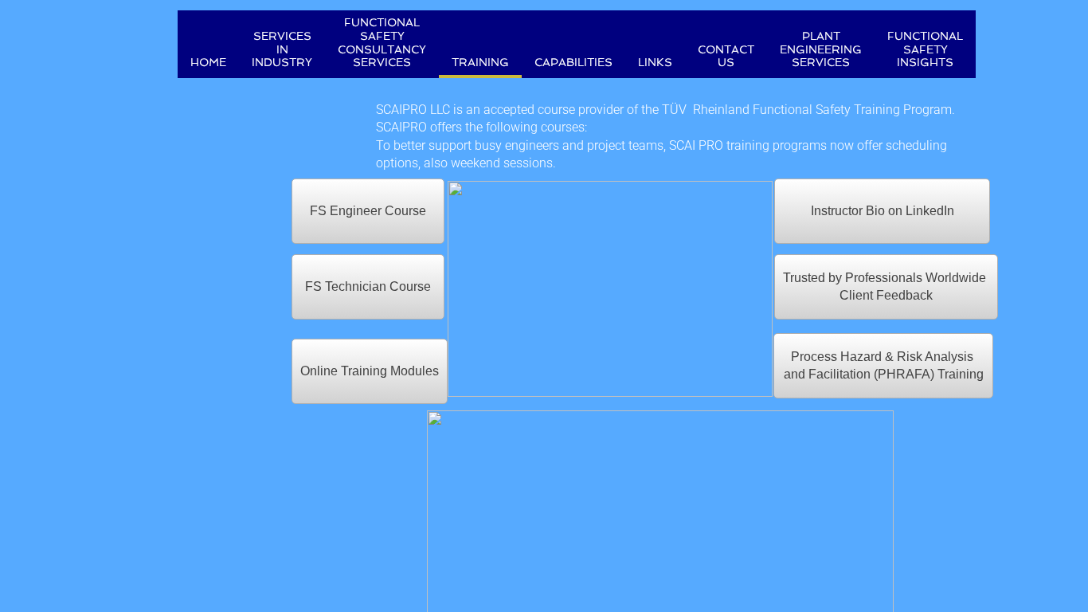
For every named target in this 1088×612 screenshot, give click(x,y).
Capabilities (573, 62)
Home (208, 62)
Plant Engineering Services (821, 49)
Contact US (726, 56)
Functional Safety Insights (925, 49)
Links (655, 62)
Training (480, 62)
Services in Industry (282, 49)
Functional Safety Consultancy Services (382, 42)
